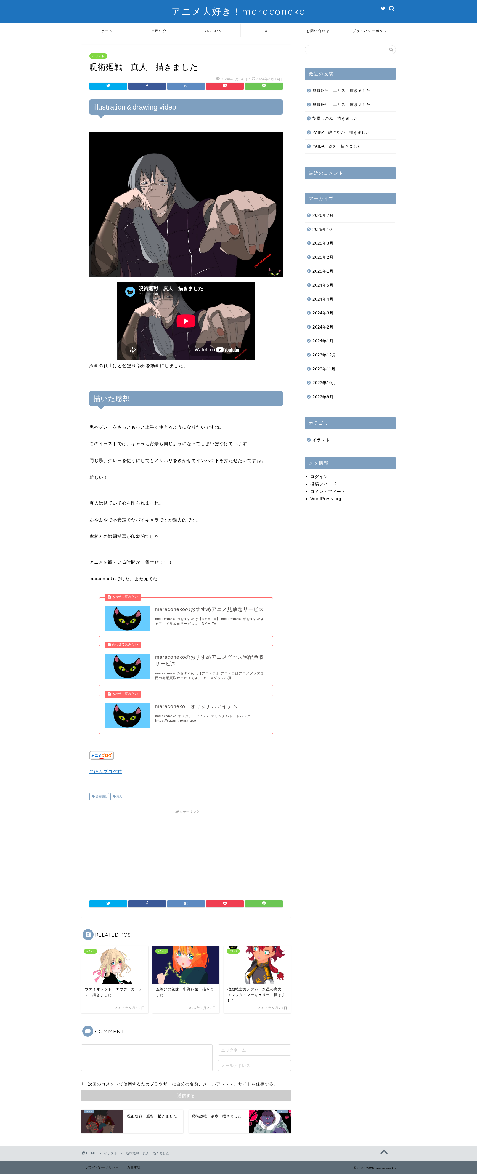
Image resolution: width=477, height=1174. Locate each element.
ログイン (319, 476)
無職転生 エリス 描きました (341, 91)
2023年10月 (324, 382)
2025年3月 (323, 243)
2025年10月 (324, 229)
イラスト (98, 56)
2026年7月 (323, 215)
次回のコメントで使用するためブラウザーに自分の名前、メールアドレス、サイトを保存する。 (183, 1084)
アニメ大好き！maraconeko (238, 11)
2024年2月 (323, 327)
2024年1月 (323, 340)
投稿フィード (323, 484)
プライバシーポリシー (370, 33)
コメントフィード (328, 491)
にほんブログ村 (105, 771)
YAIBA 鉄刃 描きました (337, 146)
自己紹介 (159, 31)
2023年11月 (324, 369)
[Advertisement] (186, 851)
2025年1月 (323, 271)
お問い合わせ (318, 31)
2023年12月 (324, 355)
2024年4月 (323, 299)
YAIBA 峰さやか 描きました (341, 132)
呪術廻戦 (101, 796)
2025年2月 (323, 257)
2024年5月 (323, 285)
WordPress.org (325, 498)
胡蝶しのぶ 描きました (335, 118)
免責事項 (134, 1167)
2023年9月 (323, 396)
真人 (119, 796)
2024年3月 (323, 313)
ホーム (107, 31)
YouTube (213, 31)
